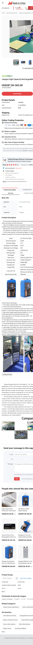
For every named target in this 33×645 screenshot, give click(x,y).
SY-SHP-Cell (21, 582)
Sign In (4, 181)
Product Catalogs (27, 578)
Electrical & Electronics (12, 13)
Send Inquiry (17, 94)
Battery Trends (7, 628)
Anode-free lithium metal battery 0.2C (12, 585)
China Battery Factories (9, 615)
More (3, 632)
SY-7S (3, 588)
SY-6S (19, 588)
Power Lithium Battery (9, 624)
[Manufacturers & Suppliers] (16, 3)
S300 (19, 585)
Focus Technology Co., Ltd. (22, 638)
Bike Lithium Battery (24, 624)
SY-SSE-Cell (5, 582)
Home (3, 13)
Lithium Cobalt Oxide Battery (11, 607)
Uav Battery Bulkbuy (20, 628)
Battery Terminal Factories (10, 620)
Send (16, 479)
